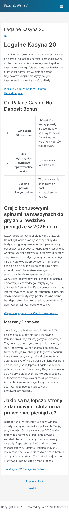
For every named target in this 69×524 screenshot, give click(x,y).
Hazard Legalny (13, 93)
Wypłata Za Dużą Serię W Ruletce (25, 88)
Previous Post (34, 481)
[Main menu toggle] (61, 6)
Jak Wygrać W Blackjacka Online (24, 469)
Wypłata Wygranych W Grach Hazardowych (31, 313)
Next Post (34, 488)
